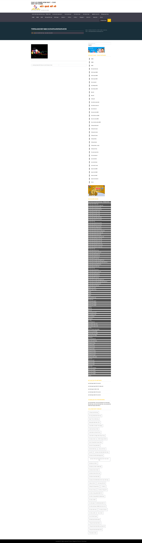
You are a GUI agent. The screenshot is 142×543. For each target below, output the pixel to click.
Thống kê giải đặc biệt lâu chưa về (97, 526)
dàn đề (90, 452)
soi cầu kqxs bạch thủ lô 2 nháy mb (96, 230)
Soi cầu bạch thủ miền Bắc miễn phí (97, 503)
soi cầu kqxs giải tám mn (94, 256)
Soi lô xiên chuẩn (93, 516)
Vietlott (63, 17)
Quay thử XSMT (94, 175)
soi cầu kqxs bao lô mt (93, 269)
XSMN (37, 17)
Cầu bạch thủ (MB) (95, 112)
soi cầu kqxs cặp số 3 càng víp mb (96, 236)
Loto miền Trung (94, 165)
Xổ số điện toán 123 (95, 105)
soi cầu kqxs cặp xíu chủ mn (94, 252)
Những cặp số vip (105, 14)
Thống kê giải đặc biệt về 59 (95, 529)
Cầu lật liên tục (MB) (95, 115)
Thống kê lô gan (94, 128)
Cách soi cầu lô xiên (93, 429)
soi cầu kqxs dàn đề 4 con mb (95, 238)
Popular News (103, 20)
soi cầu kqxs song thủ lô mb (94, 207)
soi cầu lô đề (92, 513)
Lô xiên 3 (103, 486)
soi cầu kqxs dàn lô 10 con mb (95, 246)
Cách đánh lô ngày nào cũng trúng (97, 435)
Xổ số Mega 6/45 (94, 85)
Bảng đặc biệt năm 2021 (94, 422)
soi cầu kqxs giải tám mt (94, 275)
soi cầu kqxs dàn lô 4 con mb (95, 219)
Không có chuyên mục (94, 486)
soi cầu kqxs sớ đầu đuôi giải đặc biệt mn (97, 262)
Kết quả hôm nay (48, 17)
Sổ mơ (101, 17)
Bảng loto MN (91, 362)
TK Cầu (69, 17)
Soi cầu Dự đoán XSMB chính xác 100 (97, 506)
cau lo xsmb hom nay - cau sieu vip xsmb (44, 32)
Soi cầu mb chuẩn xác (57, 14)
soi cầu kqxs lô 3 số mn (93, 258)
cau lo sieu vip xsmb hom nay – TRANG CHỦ (41, 14)
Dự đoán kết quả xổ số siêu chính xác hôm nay (99, 459)
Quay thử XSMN (94, 172)
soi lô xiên (100, 513)
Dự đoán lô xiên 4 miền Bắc (95, 466)
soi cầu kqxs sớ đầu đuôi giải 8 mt (96, 279)
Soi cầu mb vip (68, 14)
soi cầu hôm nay (93, 509)
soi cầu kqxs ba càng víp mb (94, 226)
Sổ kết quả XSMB (94, 72)
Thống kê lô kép (94, 135)
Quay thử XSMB (94, 168)
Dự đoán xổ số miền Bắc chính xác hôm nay (98, 479)
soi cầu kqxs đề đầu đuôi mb (95, 217)
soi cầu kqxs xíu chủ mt (93, 285)
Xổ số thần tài (94, 108)
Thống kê (82, 17)
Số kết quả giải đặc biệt (94, 519)
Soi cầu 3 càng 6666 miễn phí (95, 493)
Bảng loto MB (91, 364)
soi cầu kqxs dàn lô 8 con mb (95, 222)
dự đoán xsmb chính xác (94, 473)
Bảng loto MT (91, 360)
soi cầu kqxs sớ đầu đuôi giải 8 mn (96, 260)
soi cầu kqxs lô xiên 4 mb (94, 211)
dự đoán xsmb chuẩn (94, 469)
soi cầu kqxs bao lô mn (93, 250)
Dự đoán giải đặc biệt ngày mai (96, 455)
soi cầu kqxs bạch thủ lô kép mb (95, 232)
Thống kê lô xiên (94, 132)
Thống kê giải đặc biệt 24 (94, 522)
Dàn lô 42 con (102, 448)
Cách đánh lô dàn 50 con (94, 432)
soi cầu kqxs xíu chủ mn (93, 266)
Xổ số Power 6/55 (94, 88)
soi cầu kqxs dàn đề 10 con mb (95, 244)
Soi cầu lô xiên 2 (103, 509)
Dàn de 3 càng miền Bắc (94, 445)
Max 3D (92, 92)
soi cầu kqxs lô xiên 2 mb (94, 215)
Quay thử (95, 17)
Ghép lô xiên (92, 483)
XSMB (33, 17)
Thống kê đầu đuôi (94, 125)
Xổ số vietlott (93, 82)
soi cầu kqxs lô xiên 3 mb (94, 213)
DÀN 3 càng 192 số (102, 438)
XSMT (42, 17)
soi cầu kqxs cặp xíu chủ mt (94, 271)
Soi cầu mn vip (77, 14)
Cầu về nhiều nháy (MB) (96, 122)
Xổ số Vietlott (91, 316)
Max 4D (92, 95)
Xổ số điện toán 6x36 (95, 102)
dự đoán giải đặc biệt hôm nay (101, 452)
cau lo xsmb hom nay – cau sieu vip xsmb (43, 3)
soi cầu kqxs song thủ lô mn (94, 264)
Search (90, 45)
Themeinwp (83, 541)
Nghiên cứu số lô (95, 14)
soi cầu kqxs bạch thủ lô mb (94, 234)
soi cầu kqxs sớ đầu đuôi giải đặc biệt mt (97, 281)
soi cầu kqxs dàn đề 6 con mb (95, 240)
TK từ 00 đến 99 (94, 155)
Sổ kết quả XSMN (94, 75)
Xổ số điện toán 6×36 (93, 325)
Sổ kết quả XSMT (94, 78)
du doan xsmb (92, 438)
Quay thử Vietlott (94, 178)
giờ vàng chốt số (101, 483)
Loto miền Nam (94, 162)
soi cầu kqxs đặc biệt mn (94, 254)
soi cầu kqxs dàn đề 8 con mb (95, 242)
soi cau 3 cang (92, 489)
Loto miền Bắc (94, 158)
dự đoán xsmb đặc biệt (94, 476)
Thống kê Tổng (94, 148)
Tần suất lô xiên (93, 532)
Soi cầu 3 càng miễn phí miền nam (96, 496)
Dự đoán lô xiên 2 (93, 463)
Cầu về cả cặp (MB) (95, 118)
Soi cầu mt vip (86, 14)
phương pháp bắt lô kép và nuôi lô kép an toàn (42, 65)
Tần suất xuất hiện (94, 152)
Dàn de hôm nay (92, 448)
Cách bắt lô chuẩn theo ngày (95, 425)
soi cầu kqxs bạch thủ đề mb (95, 228)
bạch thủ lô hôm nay (94, 419)
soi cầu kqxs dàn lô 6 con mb (95, 224)
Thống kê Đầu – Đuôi (95, 145)
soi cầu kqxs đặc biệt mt (94, 273)
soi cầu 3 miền (92, 499)
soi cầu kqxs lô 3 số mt (93, 277)
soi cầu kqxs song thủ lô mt (94, 283)
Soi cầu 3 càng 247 (102, 489)
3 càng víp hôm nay (93, 412)
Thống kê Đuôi (94, 142)
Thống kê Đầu (94, 138)
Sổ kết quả (56, 17)
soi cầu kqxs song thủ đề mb (95, 209)
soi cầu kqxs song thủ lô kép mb (95, 205)
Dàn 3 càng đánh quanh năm (95, 442)
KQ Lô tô (88, 17)
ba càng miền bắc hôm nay (95, 415)
